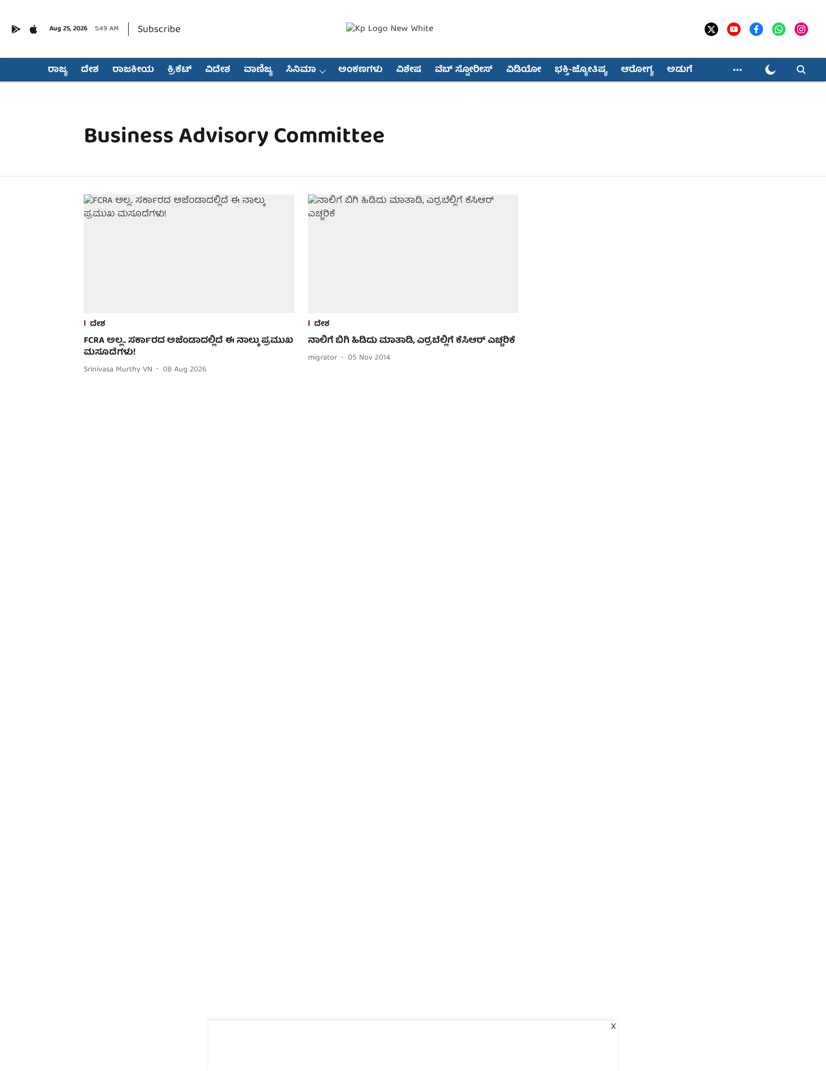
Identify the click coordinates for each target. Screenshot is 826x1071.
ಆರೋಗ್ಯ (637, 70)
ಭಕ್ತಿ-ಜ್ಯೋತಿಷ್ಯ (581, 70)
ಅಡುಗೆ (679, 70)
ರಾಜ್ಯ (57, 70)
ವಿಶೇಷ (408, 70)
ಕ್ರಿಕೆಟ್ (179, 70)
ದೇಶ (90, 70)
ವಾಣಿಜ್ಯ (258, 70)
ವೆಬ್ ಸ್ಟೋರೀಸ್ (464, 70)
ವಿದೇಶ (217, 70)
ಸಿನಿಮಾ (301, 70)
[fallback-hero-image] (189, 253)
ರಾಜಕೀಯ (133, 70)
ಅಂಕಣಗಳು (360, 70)
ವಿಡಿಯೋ (523, 70)
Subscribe (159, 30)
